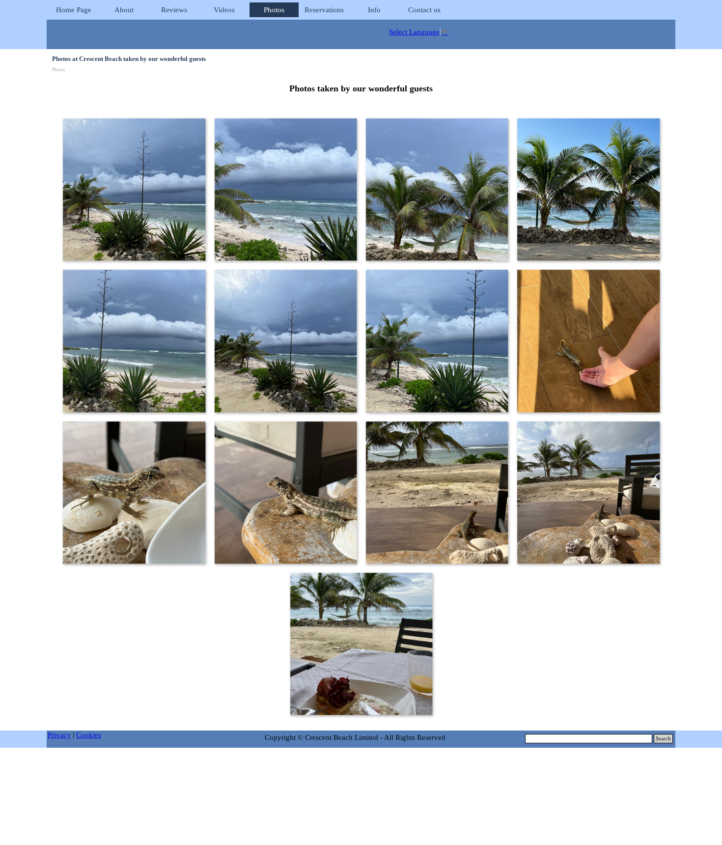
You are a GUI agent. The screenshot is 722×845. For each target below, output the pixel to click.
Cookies (88, 735)
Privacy (59, 735)
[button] (133, 189)
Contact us (424, 10)
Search (663, 738)
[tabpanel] (361, 88)
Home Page (73, 10)
